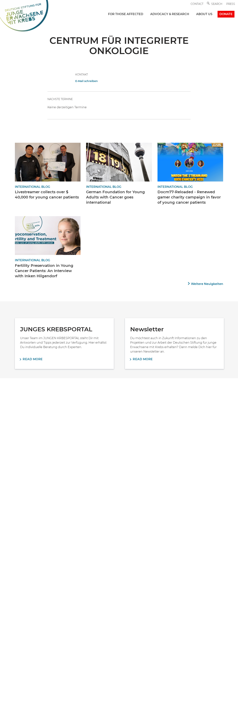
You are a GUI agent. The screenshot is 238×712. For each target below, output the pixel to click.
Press (230, 4)
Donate (226, 14)
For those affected (125, 14)
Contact (197, 4)
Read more (33, 359)
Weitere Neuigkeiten (207, 284)
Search (216, 4)
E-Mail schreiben (86, 81)
